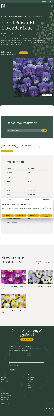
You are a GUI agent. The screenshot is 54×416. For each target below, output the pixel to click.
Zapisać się (12, 369)
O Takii (29, 381)
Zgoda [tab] (9, 199)
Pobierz (44, 130)
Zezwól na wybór (20, 215)
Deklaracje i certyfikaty (6, 395)
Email (10, 359)
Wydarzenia (31, 379)
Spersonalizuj (33, 215)
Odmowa (8, 215)
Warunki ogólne (5, 393)
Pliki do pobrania (32, 385)
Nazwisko (29, 353)
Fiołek (26, 16)
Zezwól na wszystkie (46, 215)
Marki (29, 383)
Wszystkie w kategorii (42, 262)
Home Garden (4, 381)
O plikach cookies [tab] (45, 199)
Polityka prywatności (6, 399)
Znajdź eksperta (23, 52)
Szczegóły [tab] (27, 199)
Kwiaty (5, 16)
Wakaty (29, 387)
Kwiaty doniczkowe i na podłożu (16, 16)
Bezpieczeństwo (5, 397)
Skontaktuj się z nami (7, 151)
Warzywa (3, 377)
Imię (9, 353)
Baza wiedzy (31, 377)
